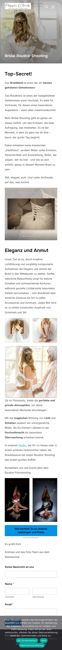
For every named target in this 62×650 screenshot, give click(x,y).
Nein (43, 640)
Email (9, 604)
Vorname (9, 596)
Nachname (38, 596)
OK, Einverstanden (27, 640)
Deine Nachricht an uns (19, 566)
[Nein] (58, 632)
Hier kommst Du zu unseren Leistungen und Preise (31, 530)
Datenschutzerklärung (32, 645)
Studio (22, 445)
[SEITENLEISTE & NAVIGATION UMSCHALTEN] (54, 6)
